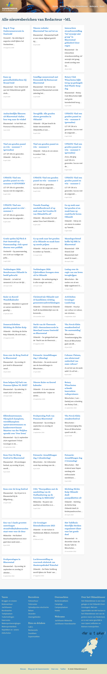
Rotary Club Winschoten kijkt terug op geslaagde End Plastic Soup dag (74, 83)
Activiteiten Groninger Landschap (70, 300)
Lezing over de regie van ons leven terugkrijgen (74, 272)
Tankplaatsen (7, 613)
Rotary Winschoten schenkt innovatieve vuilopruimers (71, 388)
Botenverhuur (7, 604)
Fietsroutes (32, 604)
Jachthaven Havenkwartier (65, 623)
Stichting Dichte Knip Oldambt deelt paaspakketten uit (73, 493)
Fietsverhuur (33, 601)
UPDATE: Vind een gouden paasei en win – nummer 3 (45, 179)
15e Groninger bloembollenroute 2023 (44, 524)
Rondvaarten (7, 610)
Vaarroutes (6, 620)
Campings (59, 604)
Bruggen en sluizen (9, 601)
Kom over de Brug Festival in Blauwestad (15, 357)
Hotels (57, 610)
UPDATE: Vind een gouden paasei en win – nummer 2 (73, 180)
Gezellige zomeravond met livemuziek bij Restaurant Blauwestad (45, 80)
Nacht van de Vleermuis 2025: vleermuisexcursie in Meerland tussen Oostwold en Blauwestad (45, 329)
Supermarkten (34, 636)
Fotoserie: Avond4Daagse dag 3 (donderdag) (45, 456)
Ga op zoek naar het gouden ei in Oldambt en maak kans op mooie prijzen (46, 241)
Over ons (54, 669)
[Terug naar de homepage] (10, 6)
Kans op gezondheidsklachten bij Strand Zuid (14, 80)
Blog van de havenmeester (38, 669)
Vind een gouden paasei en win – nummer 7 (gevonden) (14, 147)
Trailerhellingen (8, 617)
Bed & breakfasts (61, 601)
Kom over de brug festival (15, 489)
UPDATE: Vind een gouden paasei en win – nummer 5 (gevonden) (73, 148)
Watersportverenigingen (11, 623)
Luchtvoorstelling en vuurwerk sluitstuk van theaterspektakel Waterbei (45, 562)
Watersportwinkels (9, 626)
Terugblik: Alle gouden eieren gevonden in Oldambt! (44, 116)
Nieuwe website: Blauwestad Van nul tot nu (45, 29)
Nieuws (63, 6)
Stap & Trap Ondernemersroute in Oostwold (13, 31)
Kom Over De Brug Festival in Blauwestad (13, 456)
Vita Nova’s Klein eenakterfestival (72, 417)
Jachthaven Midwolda (63, 620)
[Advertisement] (96, 49)
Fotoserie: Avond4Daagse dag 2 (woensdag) (73, 458)
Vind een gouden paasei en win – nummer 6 (45, 145)
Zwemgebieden (34, 617)
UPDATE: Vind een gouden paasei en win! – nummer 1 (14, 208)
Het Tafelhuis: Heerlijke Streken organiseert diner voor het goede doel (73, 528)
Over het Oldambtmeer (78, 6)
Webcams (94, 6)
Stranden (32, 613)
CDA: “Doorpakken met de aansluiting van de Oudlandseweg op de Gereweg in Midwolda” (45, 493)
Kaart (102, 6)
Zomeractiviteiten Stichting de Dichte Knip (14, 326)
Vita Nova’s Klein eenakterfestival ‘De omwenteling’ (73, 327)
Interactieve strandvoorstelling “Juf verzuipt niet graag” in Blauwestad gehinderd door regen (73, 37)
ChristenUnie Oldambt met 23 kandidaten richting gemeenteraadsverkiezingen (46, 300)
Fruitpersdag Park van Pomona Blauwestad (43, 417)
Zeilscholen (6, 633)
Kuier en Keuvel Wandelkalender (11, 298)
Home (55, 6)
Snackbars (32, 633)
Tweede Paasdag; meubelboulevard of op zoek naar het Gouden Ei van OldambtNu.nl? (44, 209)
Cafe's (30, 627)
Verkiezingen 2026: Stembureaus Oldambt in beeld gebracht (15, 272)
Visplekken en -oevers (10, 629)
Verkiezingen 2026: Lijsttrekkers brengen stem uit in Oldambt (46, 272)
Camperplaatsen (61, 607)
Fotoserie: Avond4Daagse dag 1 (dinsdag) (45, 357)
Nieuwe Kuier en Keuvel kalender (44, 384)
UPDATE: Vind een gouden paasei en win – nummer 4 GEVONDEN (14, 180)
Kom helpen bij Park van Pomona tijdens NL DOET (15, 384)
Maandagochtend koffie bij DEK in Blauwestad (73, 241)
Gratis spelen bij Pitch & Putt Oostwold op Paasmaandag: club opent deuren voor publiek (15, 243)
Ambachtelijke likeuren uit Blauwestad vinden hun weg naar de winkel (14, 116)
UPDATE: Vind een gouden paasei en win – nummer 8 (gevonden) (73, 118)
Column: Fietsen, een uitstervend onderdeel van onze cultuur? (73, 359)
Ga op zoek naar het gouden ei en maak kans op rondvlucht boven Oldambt (73, 211)
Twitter (63, 669)
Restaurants (33, 630)
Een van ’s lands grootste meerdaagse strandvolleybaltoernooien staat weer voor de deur (15, 527)
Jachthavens (7, 607)
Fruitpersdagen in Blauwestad (11, 561)
